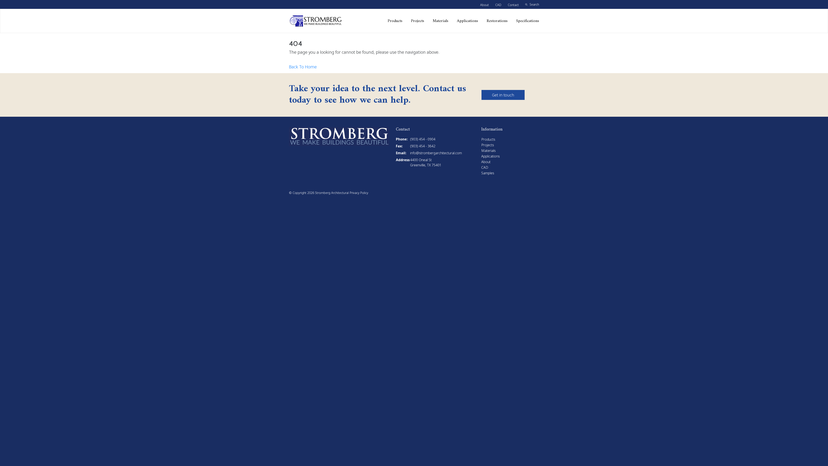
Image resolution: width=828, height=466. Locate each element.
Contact (513, 5)
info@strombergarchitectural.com (436, 153)
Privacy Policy (359, 193)
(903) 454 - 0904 (422, 139)
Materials (440, 21)
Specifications (527, 21)
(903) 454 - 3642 (422, 146)
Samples (487, 173)
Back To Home (303, 67)
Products (395, 21)
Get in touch (503, 95)
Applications (467, 21)
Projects (417, 21)
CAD (498, 5)
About (484, 5)
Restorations (497, 21)
